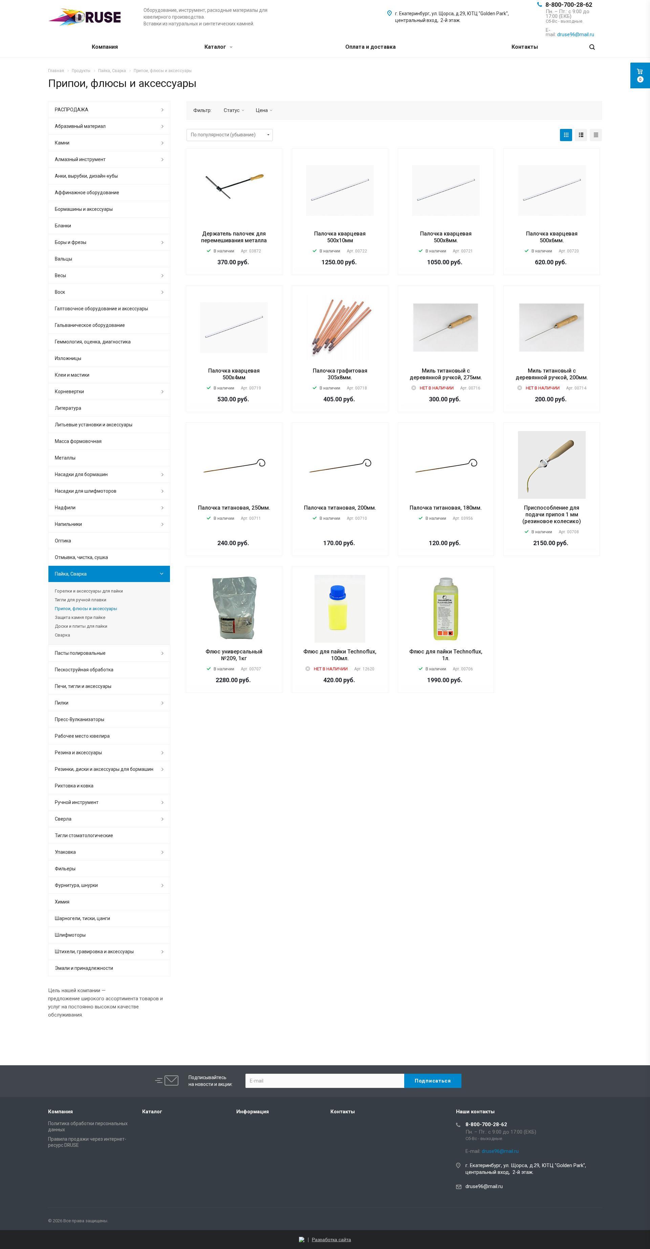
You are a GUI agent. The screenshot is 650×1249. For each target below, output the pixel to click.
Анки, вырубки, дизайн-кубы (86, 176)
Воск (60, 292)
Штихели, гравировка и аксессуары (94, 951)
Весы (60, 275)
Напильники (68, 524)
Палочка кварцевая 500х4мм (234, 374)
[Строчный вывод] (581, 135)
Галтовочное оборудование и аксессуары (101, 308)
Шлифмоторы (70, 935)
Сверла (63, 819)
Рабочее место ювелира (82, 736)
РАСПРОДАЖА (71, 109)
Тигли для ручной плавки (80, 599)
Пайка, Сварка (71, 574)
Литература (68, 408)
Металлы (65, 458)
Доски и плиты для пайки (81, 626)
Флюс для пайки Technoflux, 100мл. (339, 655)
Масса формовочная (78, 441)
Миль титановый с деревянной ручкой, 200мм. (552, 374)
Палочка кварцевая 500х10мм (340, 237)
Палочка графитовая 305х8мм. (340, 374)
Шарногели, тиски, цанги (82, 918)
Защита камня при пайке (80, 617)
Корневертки (69, 391)
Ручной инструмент (77, 802)
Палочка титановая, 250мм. (234, 508)
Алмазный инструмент (80, 159)
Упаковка (65, 852)
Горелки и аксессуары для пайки (89, 591)
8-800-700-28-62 (568, 4)
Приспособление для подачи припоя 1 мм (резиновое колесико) (551, 515)
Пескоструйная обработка (84, 669)
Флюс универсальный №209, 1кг (233, 655)
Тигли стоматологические (84, 835)
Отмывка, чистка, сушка (81, 557)
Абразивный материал (80, 126)
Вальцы (63, 259)
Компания (105, 47)
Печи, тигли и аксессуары (83, 686)
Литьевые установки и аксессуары (93, 424)
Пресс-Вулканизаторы (79, 719)
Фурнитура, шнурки (76, 885)
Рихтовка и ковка (74, 785)
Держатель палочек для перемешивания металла (234, 237)
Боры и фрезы (70, 242)
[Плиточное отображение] (566, 135)
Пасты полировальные (80, 653)
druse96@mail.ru (484, 1186)
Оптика (63, 540)
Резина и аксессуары (78, 752)
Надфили (65, 507)
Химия (62, 902)
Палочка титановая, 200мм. (340, 508)
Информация (252, 1112)
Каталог (216, 47)
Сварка (62, 635)
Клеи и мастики (72, 375)
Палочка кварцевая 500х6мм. (552, 237)
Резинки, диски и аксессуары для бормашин (104, 769)
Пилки (61, 703)
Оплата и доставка (370, 47)
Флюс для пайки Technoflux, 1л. (445, 655)
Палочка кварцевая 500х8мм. (446, 237)
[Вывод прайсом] (596, 135)
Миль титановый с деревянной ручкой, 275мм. (446, 374)
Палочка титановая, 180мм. (446, 508)
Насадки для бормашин (81, 474)
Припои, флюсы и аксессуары (86, 608)
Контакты (525, 47)
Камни (62, 143)
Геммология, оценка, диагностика (93, 341)
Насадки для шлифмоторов (85, 491)
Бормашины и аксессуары (84, 209)
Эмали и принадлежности (84, 968)
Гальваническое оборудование (90, 325)
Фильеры (65, 868)
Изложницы (68, 358)
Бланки (63, 225)
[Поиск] (592, 47)
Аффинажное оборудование (87, 192)
